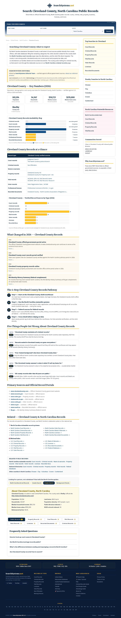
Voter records (29, 464)
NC (99, 606)
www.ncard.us (15, 407)
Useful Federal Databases (62, 581)
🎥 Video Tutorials (81, 579)
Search (108, 31)
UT (59, 609)
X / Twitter (9, 583)
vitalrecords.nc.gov (17, 399)
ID (40, 606)
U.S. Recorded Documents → (54, 446)
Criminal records (47, 461)
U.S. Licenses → (50, 443)
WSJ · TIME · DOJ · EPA (60, 566)
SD (50, 609)
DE (27, 606)
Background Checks (63, 483)
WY (76, 609)
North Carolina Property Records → (22, 432)
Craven (51, 471)
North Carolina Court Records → (21, 428)
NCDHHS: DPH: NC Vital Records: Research (41, 180)
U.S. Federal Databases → (53, 448)
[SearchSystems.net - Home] (49, 5)
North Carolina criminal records (56, 63)
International (58, 584)
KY (52, 606)
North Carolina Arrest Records (19, 483)
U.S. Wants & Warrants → (52, 441)
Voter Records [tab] (15, 523)
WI (73, 609)
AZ (12, 606)
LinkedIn (24, 583)
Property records (50, 466)
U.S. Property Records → (18, 446)
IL (42, 606)
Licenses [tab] (31, 523)
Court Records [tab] (53, 519)
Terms (99, 615)
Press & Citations (80, 593)
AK (9, 606)
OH (105, 606)
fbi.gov (13, 410)
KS (50, 606)
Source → (11, 248)
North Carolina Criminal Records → (21, 430)
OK (108, 606)
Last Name (43, 28)
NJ (90, 606)
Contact (78, 595)
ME (58, 606)
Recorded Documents (92, 70)
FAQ (77, 581)
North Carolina (24, 40)
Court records (36, 461)
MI (67, 606)
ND (102, 606)
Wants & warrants (59, 461)
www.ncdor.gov (16, 396)
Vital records (19, 464)
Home (7, 40)
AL (6, 606)
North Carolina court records (21, 56)
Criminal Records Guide (82, 584)
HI (37, 606)
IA (47, 606)
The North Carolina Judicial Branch (39, 161)
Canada (57, 586)
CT (24, 606)
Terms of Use (101, 579)
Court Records (90, 47)
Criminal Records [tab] (68, 523)
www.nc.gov (15, 405)
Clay (39, 471)
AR (15, 606)
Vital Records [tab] (70, 519)
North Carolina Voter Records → (55, 428)
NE (82, 606)
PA (114, 606)
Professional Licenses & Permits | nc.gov (40, 188)
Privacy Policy (101, 577)
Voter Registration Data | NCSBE (38, 184)
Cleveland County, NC (34, 173)
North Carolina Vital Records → (20, 435)
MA (64, 606)
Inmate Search (36, 483)
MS (73, 606)
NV (85, 606)
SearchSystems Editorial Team (25, 73)
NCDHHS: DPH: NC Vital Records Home (40, 178)
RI (44, 609)
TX (56, 609)
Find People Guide (81, 586)
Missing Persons (38, 593)
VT (61, 609)
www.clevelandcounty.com (19, 391)
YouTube (17, 583)
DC (30, 606)
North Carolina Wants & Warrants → (56, 430)
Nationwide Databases (61, 579)
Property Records (91, 55)
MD (61, 606)
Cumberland (59, 471)
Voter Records (90, 62)
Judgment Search (33, 159)
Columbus (44, 471)
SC (47, 609)
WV (70, 609)
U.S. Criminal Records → (18, 443)
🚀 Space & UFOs (60, 591)
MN (70, 606)
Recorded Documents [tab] (48, 523)
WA (67, 609)
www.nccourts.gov (17, 394)
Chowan (33, 471)
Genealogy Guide (81, 588)
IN (44, 606)
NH (88, 606)
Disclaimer (100, 581)
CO (21, 606)
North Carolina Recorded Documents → (57, 435)
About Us (78, 591)
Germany (57, 588)
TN (53, 609)
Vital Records (89, 59)
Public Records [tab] (16, 519)
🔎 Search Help (80, 577)
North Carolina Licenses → (53, 432)
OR (111, 606)
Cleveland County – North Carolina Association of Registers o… (47, 192)
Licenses (37, 464)
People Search (49, 483)
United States (14, 40)
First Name (11, 28)
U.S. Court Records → (17, 441)
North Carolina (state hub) (93, 115)
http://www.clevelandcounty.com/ (22, 496)
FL (32, 606)
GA (35, 606)
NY (96, 606)
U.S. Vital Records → (17, 448)
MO (76, 606)
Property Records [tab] (34, 519)
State (74, 28)
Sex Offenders (32, 165)
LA (55, 606)
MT (79, 606)
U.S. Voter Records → (17, 450)
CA (18, 606)
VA (64, 609)
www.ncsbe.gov (16, 402)
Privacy (94, 615)
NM (94, 606)
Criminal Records (90, 51)
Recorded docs (46, 464)
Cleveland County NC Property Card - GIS (41, 175)
